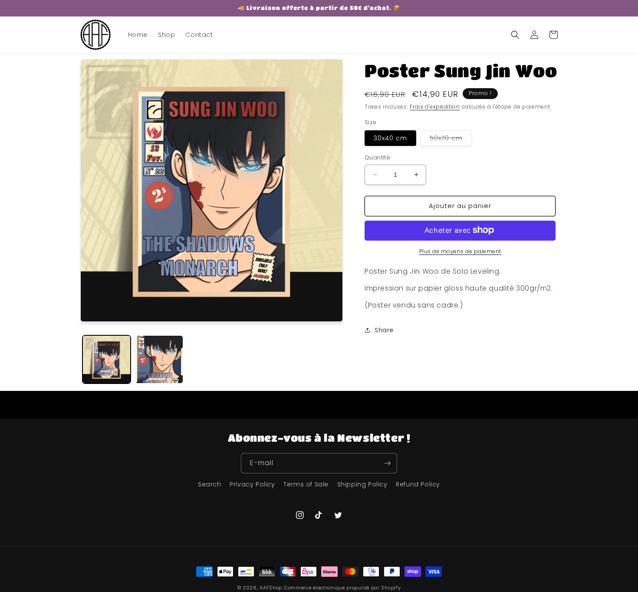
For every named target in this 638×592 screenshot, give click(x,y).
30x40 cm (390, 138)
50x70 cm (451, 139)
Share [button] (384, 330)
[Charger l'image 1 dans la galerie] (106, 359)
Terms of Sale (306, 484)
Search (209, 484)
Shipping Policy (362, 484)
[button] (515, 34)
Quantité (377, 157)
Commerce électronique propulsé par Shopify (342, 587)
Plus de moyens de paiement (460, 251)
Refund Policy (418, 484)
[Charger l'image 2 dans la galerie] (159, 359)
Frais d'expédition (435, 106)
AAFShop (271, 587)
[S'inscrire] (387, 463)
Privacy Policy (252, 484)
